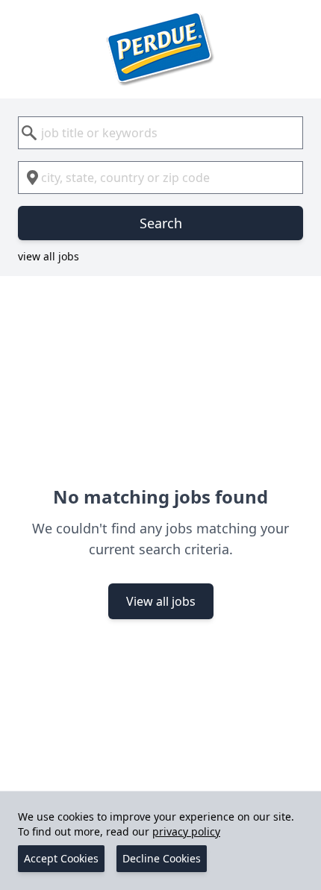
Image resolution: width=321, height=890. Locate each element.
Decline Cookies (161, 858)
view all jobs (48, 256)
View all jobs (161, 601)
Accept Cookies (61, 858)
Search (161, 223)
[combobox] (160, 132)
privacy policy (186, 831)
